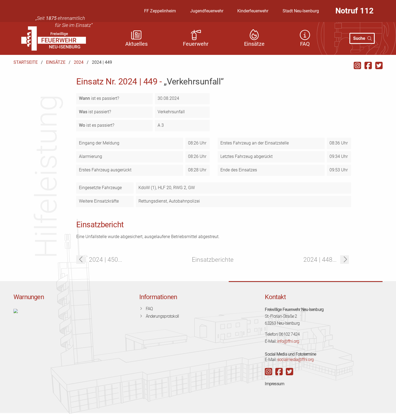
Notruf (354, 10)
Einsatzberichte (213, 259)
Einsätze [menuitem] (254, 44)
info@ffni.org (288, 341)
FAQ (149, 308)
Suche (359, 38)
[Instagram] (357, 65)
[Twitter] (379, 65)
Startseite (25, 62)
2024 (79, 62)
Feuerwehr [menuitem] (196, 44)
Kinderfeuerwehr (252, 10)
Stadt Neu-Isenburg (301, 10)
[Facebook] (368, 65)
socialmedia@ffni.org (295, 359)
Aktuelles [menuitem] (136, 44)
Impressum (274, 383)
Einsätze (55, 62)
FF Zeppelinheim (160, 10)
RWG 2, (180, 187)
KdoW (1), (148, 187)
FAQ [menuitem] (305, 44)
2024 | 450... (105, 259)
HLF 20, (165, 187)
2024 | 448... (319, 259)
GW (191, 187)
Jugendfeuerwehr (206, 10)
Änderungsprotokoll (162, 316)
